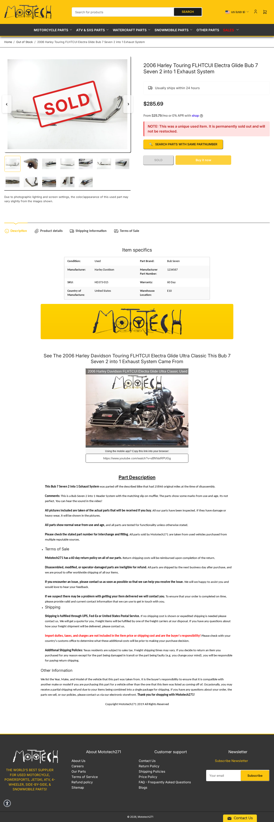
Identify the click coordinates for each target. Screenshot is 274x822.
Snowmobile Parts (172, 30)
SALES (229, 30)
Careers (77, 766)
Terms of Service (84, 777)
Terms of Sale (129, 231)
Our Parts (78, 771)
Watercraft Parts (130, 30)
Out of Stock (24, 42)
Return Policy (149, 766)
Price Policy (148, 777)
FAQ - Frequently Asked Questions (165, 782)
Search (188, 11)
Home (8, 42)
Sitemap (77, 787)
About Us (78, 761)
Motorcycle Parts (51, 30)
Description (18, 231)
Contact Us (147, 761)
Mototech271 (145, 816)
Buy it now (203, 160)
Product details (51, 231)
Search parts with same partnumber (183, 144)
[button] (7, 803)
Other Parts (208, 30)
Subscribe (254, 775)
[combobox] (137, 12)
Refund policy (82, 782)
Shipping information (91, 231)
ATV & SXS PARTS (90, 30)
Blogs (143, 787)
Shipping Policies (152, 771)
